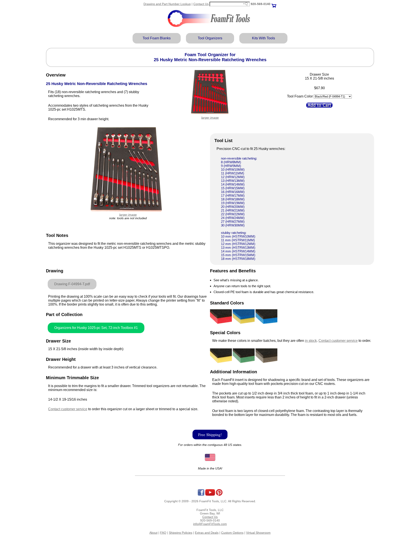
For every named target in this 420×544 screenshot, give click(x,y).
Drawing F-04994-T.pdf (72, 284)
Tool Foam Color (300, 96)
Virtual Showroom (258, 532)
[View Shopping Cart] (273, 4)
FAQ (163, 532)
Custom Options (232, 532)
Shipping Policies (180, 532)
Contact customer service (67, 409)
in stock (311, 340)
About (153, 532)
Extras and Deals (207, 532)
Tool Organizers (210, 38)
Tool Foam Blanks (157, 38)
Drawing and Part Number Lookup (167, 4)
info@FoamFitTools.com (210, 524)
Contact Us (201, 4)
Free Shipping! (210, 434)
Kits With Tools (263, 38)
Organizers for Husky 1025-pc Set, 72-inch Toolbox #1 (96, 328)
